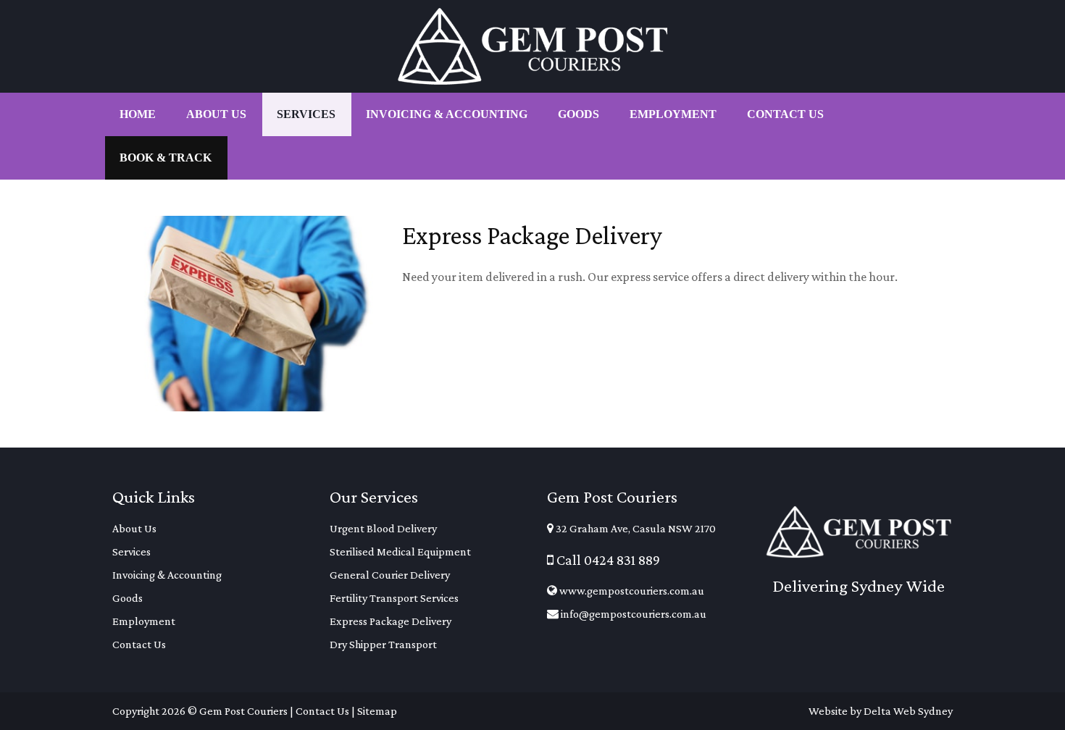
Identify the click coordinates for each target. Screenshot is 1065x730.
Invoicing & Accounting (167, 575)
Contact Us (139, 644)
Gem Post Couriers (243, 711)
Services (131, 551)
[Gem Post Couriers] (532, 46)
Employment (143, 621)
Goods (127, 598)
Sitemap (377, 711)
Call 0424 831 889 (607, 560)
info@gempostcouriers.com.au (632, 614)
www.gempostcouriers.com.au (630, 590)
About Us (134, 528)
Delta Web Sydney (908, 711)
